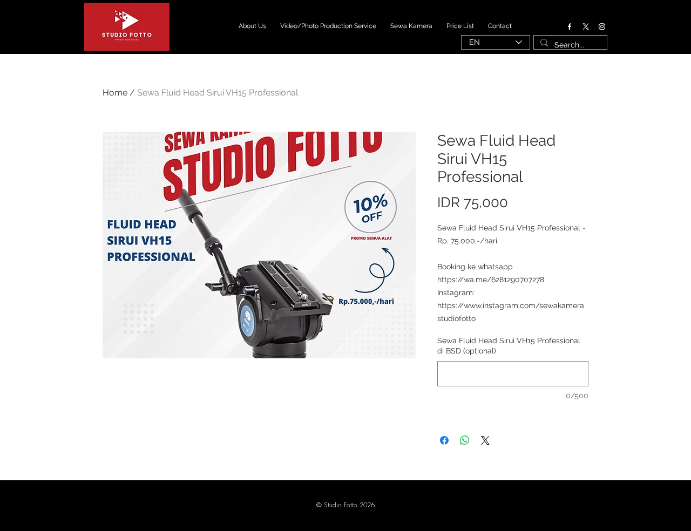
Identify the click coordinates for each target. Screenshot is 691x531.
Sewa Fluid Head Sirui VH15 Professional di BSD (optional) (508, 346)
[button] (345, 505)
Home (115, 92)
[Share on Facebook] (444, 440)
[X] (585, 26)
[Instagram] (602, 26)
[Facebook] (569, 26)
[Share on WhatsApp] (464, 440)
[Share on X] (485, 440)
